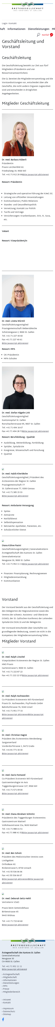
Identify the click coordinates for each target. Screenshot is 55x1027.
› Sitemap (6, 1014)
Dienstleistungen (38, 29)
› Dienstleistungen (10, 983)
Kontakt (13, 23)
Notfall (45, 35)
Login (5, 23)
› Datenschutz (8, 1011)
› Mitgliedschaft (9, 977)
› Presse (5, 989)
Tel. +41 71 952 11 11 (12, 966)
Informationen (16, 29)
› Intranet (6, 1000)
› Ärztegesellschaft (11, 974)
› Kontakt (6, 1003)
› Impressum (8, 1008)
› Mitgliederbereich (11, 992)
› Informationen (9, 980)
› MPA (4, 986)
